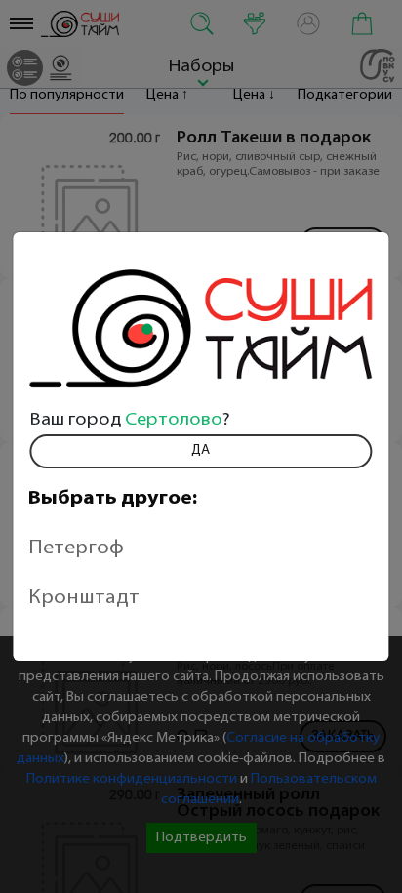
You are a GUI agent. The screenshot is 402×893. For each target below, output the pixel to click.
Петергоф (76, 548)
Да (200, 450)
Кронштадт (84, 598)
